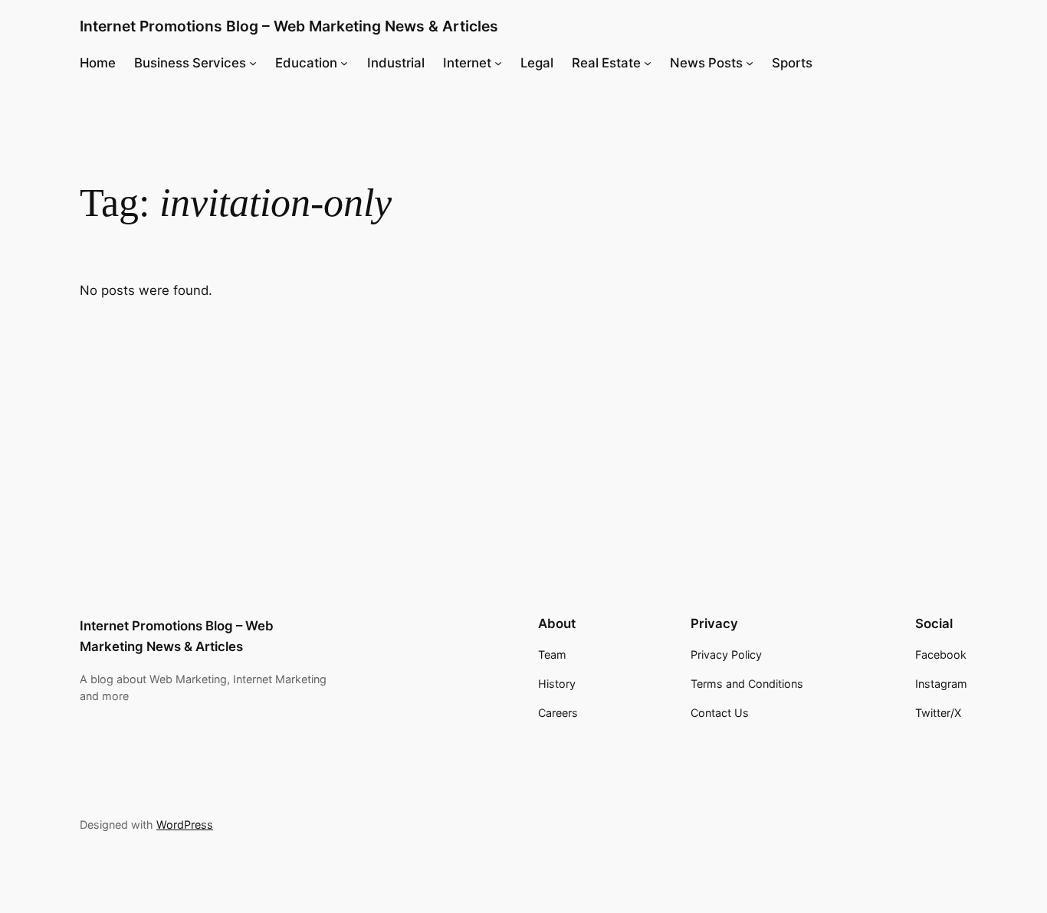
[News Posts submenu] (749, 63)
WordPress (184, 824)
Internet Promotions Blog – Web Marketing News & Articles (289, 26)
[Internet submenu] (498, 63)
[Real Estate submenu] (648, 63)
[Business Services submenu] (253, 63)
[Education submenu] (344, 63)
